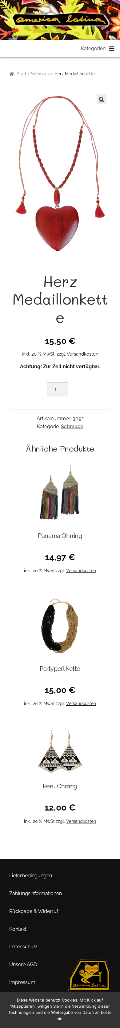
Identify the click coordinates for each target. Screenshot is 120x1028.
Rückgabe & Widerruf (33, 911)
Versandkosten (82, 354)
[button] (101, 99)
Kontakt (17, 929)
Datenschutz (23, 947)
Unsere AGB (23, 964)
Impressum (22, 982)
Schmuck (40, 73)
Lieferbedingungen (30, 876)
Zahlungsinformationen (35, 893)
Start (21, 73)
